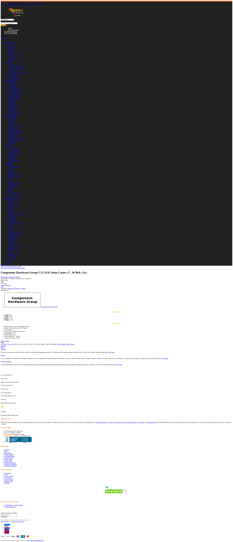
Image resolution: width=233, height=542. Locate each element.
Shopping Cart (8, 481)
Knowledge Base (9, 456)
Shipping (3, 349)
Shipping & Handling (10, 464)
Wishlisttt (7, 483)
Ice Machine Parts (10, 116)
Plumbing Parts (9, 163)
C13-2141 (4, 344)
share (2, 287)
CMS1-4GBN (61, 344)
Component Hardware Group (49, 307)
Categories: (4, 288)
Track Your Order (23, 5)
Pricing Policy (8, 459)
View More (111, 352)
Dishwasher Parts (9, 42)
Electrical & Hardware (11, 199)
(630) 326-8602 (21, 4)
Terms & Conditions (10, 466)
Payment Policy (8, 458)
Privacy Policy (8, 461)
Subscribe (4, 516)
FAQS (2, 347)
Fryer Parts (8, 62)
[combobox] (9, 23)
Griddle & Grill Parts (10, 80)
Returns (3, 355)
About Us (7, 5)
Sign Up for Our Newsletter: (9, 513)
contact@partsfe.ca (10, 507)
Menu (2, 39)
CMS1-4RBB (70, 344)
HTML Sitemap (8, 454)
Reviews (3, 346)
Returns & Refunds (9, 463)
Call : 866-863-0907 (10, 4)
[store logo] (15, 16)
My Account (8, 262)
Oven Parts (7, 145)
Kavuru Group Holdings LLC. (36, 540)
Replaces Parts (5, 341)
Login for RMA (9, 476)
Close (2, 38)
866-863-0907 (9, 505)
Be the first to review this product (10, 277)
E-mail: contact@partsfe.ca (36, 4)
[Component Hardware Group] (22, 307)
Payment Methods (6, 361)
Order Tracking (8, 480)
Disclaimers (7, 453)
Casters (23, 288)
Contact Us (14, 5)
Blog (5, 451)
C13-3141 (10, 344)
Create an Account (13, 30)
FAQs (6, 475)
